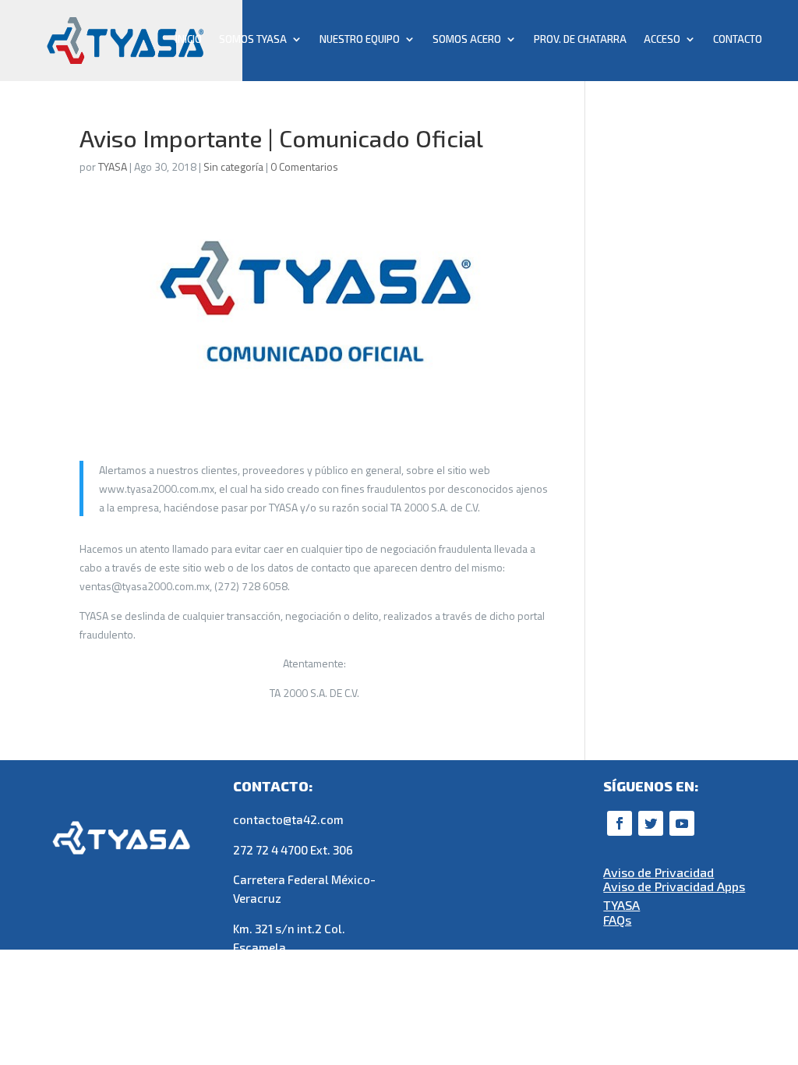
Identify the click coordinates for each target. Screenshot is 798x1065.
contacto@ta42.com (288, 819)
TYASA (112, 166)
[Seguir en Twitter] (650, 823)
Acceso (662, 39)
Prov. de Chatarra (580, 39)
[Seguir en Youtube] (681, 823)
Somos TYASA (253, 39)
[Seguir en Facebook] (619, 823)
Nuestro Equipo (360, 39)
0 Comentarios (304, 166)
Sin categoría (233, 166)
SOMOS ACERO (467, 39)
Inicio (188, 39)
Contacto (737, 39)
